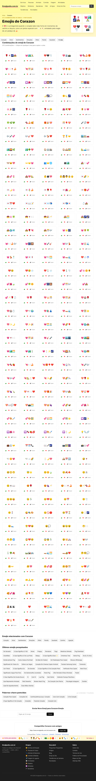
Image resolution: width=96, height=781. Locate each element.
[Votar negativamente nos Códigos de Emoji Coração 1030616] (64, 249)
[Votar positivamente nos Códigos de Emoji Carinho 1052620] (6, 464)
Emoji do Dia (61, 6)
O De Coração (72, 697)
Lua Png (41, 677)
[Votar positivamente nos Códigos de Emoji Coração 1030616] (61, 249)
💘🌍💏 (85, 351)
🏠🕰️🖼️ (66, 149)
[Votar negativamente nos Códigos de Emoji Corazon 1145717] (27, 74)
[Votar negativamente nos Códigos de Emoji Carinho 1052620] (9, 464)
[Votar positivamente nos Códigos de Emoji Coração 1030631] (24, 289)
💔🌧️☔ (85, 257)
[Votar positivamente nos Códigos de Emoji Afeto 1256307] (61, 168)
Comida (45, 2)
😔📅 (66, 499)
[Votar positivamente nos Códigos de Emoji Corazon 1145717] (24, 74)
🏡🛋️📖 (85, 149)
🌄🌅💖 (66, 82)
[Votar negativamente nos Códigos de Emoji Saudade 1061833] (46, 101)
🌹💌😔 (48, 109)
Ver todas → (90, 738)
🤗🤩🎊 (66, 566)
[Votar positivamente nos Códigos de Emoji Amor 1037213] (80, 222)
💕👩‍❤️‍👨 (85, 284)
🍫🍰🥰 (29, 122)
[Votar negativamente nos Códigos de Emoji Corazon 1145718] (64, 61)
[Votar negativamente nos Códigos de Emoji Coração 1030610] (9, 262)
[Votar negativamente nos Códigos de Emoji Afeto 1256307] (64, 168)
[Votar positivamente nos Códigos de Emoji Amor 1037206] (43, 262)
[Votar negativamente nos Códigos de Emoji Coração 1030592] (27, 330)
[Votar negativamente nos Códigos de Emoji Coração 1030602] (64, 262)
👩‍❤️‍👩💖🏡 (29, 176)
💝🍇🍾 (11, 391)
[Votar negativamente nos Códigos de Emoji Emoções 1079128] (46, 477)
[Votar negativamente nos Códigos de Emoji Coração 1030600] (46, 303)
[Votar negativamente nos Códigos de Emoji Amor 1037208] (27, 424)
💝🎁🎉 (48, 391)
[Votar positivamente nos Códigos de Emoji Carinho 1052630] (61, 128)
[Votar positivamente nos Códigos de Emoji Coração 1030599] (61, 276)
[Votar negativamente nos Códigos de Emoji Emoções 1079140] (27, 518)
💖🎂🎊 (48, 297)
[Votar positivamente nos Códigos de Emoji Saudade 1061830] (43, 451)
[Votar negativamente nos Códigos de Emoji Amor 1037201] (46, 222)
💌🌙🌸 (11, 190)
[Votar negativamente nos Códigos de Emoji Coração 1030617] (9, 343)
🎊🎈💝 (66, 122)
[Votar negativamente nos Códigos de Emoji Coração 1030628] (83, 343)
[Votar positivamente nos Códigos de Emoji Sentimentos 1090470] (24, 531)
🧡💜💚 (66, 593)
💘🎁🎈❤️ (48, 364)
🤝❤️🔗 (85, 566)
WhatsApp (65, 734)
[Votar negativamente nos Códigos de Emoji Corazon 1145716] (46, 61)
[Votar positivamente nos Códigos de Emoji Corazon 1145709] (80, 61)
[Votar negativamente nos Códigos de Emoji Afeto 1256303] (83, 155)
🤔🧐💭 (85, 553)
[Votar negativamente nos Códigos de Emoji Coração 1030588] (83, 397)
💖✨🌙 (11, 324)
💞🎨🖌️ (11, 418)
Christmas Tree (65, 655)
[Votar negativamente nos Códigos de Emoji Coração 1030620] (83, 289)
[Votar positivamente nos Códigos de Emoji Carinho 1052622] (6, 101)
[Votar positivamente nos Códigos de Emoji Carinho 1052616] (6, 168)
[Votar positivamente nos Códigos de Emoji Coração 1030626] (6, 370)
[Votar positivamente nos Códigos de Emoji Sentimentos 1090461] (24, 545)
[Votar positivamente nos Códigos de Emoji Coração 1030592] (24, 330)
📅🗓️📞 (29, 445)
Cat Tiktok (6, 668)
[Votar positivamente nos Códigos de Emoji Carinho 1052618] (24, 128)
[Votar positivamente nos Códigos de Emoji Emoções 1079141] (6, 598)
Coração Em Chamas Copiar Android (47, 664)
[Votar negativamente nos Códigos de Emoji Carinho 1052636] (64, 558)
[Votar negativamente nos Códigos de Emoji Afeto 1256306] (27, 585)
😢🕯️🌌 (85, 512)
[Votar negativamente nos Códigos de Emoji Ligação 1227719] (83, 88)
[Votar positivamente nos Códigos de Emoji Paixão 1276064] (43, 195)
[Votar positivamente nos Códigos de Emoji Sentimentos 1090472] (6, 518)
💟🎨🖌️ (48, 432)
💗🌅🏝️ (48, 324)
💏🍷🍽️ (29, 216)
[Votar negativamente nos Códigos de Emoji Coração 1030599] (64, 276)
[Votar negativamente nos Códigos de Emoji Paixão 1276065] (64, 491)
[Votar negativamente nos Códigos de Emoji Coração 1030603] (46, 343)
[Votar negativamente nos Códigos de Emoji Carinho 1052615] (27, 168)
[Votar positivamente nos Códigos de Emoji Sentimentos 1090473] (80, 464)
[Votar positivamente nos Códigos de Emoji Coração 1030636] (24, 370)
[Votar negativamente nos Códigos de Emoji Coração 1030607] (83, 262)
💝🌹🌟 (85, 378)
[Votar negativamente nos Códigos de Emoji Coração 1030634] (46, 276)
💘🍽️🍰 (29, 364)
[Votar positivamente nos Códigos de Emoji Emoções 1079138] (43, 518)
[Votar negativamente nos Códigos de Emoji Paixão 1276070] (9, 195)
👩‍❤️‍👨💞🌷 (11, 176)
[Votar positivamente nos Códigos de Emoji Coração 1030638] (61, 343)
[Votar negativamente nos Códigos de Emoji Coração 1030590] (9, 303)
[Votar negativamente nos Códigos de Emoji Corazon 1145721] (46, 88)
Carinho (62, 640)
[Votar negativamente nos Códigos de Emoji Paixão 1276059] (46, 356)
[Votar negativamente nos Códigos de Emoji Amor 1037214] (83, 612)
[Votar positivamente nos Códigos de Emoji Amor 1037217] (80, 410)
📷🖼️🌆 (66, 445)
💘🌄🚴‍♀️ (66, 351)
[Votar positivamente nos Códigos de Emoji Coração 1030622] (6, 437)
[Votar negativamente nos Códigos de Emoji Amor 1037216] (27, 249)
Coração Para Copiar (9, 697)
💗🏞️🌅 (11, 351)
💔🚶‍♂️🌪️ (66, 270)
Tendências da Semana (56, 758)
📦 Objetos (29, 763)
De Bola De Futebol (41, 660)
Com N (34, 677)
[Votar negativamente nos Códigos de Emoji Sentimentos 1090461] (27, 545)
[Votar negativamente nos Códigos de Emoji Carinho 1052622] (9, 101)
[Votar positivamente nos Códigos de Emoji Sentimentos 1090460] (43, 531)
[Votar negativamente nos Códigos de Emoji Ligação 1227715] (27, 558)
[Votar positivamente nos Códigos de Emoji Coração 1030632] (24, 209)
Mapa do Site (77, 758)
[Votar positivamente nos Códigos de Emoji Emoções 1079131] (6, 504)
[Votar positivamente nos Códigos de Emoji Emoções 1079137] (6, 491)
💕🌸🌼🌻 (85, 270)
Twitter (38, 734)
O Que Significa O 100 (21, 651)
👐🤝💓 (29, 163)
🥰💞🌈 (85, 579)
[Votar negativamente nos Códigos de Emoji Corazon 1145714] (9, 74)
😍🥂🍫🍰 (85, 485)
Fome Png (47, 673)
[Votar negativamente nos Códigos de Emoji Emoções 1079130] (9, 545)
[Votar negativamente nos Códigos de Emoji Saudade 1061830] (46, 451)
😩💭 (48, 526)
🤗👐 (11, 566)
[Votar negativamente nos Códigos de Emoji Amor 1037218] (27, 356)
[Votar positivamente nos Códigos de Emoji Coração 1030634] (43, 276)
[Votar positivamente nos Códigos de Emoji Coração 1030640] (43, 410)
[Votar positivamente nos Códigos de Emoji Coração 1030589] (24, 437)
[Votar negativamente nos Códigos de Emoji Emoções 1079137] (9, 491)
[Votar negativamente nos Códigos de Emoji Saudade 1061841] (64, 464)
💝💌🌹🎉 (85, 69)
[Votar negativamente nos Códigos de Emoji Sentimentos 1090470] (27, 531)
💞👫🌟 (66, 418)
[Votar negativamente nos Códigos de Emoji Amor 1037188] (83, 195)
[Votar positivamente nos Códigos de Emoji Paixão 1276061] (61, 612)
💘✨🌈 (48, 378)
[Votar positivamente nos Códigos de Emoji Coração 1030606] (43, 289)
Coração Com (52, 701)
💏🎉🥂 (48, 216)
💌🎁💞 (85, 190)
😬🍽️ (85, 526)
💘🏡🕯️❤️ (29, 378)
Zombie (84, 681)
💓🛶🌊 (66, 257)
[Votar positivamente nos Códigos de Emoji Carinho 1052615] (24, 168)
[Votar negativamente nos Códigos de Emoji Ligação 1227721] (64, 141)
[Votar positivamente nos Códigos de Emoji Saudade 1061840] (61, 101)
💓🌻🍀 (85, 230)
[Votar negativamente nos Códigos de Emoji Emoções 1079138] (46, 518)
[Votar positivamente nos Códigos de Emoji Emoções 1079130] (6, 545)
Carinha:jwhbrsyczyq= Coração (40, 697)
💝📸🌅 (29, 405)
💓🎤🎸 (48, 243)
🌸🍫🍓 (85, 95)
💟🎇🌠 (48, 82)
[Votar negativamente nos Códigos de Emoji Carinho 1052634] (64, 114)
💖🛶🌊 (66, 311)
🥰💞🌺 (11, 593)
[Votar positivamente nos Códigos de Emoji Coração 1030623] (6, 276)
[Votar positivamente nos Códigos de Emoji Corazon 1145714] (6, 74)
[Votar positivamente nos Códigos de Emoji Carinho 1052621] (43, 128)
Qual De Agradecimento (10, 685)
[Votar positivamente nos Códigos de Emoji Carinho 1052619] (24, 101)
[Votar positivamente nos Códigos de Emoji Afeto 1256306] (24, 585)
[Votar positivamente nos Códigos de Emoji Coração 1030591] (24, 276)
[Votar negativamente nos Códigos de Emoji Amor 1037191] (83, 356)
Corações (28, 701)
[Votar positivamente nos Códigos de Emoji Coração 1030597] (43, 437)
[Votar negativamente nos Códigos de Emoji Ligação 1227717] (46, 155)
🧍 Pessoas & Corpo (32, 750)
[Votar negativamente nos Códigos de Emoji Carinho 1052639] (83, 168)
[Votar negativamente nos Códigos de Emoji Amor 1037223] (46, 612)
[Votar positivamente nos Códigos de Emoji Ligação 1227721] (61, 141)
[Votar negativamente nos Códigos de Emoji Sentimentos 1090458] (27, 491)
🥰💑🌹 (48, 579)
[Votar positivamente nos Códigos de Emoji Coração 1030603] (43, 343)
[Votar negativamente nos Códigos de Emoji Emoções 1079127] (46, 545)
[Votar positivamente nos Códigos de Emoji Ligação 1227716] (24, 451)
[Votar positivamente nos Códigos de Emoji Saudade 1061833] (43, 101)
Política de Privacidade (80, 755)
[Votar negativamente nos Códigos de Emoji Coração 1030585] (9, 383)
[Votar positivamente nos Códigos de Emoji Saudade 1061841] (61, 464)
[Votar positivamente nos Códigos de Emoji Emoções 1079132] (61, 572)
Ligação (70, 640)
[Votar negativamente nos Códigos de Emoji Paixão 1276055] (64, 195)
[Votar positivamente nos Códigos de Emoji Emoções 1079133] (61, 531)
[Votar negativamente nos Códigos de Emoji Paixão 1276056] (83, 491)
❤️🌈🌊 (66, 606)
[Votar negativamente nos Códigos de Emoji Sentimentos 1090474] (64, 504)
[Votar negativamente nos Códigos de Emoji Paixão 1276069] (9, 289)
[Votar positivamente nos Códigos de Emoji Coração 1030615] (43, 383)
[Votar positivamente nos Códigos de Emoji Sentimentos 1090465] (24, 598)
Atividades (61, 2)
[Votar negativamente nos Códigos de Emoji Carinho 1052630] (64, 128)
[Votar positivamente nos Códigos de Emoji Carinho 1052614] (6, 182)
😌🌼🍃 (48, 472)
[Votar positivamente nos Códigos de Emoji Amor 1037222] (61, 383)
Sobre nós (76, 748)
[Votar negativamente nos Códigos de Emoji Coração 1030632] (27, 209)
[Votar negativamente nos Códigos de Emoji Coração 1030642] (9, 209)
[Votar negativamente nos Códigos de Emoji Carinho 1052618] (27, 128)
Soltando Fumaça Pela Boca (65, 677)
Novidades (33, 10)
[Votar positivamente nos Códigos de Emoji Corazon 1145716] (43, 61)
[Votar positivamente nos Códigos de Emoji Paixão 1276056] (80, 491)
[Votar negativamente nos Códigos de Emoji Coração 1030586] (27, 262)
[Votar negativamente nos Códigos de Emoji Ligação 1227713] (46, 209)
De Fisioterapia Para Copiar (59, 660)
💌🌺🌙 (66, 190)
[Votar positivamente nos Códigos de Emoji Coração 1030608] (43, 316)
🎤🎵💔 (85, 122)
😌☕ (85, 472)
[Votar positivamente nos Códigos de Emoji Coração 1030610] (6, 262)
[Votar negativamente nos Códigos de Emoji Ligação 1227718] (9, 451)
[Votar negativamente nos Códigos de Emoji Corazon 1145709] (83, 61)
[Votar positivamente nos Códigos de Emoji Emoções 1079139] (6, 477)
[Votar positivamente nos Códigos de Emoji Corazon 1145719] (6, 88)
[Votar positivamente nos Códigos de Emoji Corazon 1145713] (24, 61)
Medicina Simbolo (66, 651)
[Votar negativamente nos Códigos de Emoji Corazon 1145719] (9, 88)
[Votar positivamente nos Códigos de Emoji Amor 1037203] (61, 330)
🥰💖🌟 (66, 579)
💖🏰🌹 (85, 297)
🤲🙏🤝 (29, 579)
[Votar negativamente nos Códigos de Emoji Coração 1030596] (9, 410)
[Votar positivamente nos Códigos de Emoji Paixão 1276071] (43, 491)
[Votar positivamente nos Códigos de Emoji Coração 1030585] (6, 383)
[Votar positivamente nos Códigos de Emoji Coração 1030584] (24, 303)
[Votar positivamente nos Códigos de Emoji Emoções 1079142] (61, 477)
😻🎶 (85, 539)
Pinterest (58, 734)
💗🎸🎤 (48, 337)
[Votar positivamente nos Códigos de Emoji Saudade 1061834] (6, 558)
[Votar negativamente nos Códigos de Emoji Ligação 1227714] (46, 168)
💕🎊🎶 (66, 284)
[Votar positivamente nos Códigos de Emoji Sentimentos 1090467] (6, 531)
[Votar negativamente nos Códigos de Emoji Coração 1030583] (27, 612)
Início (3, 15)
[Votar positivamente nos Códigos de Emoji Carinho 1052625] (80, 114)
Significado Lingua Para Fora (12, 673)
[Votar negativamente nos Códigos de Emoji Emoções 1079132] (64, 572)
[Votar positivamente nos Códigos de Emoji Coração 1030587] (80, 330)
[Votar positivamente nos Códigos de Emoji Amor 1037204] (24, 625)
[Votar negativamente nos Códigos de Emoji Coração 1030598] (83, 276)
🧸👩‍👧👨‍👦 (11, 606)
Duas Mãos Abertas (27, 685)
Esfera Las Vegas (27, 664)
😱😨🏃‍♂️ (48, 539)
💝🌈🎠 (66, 378)
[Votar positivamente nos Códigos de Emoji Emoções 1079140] (24, 518)
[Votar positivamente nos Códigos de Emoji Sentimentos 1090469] (80, 545)
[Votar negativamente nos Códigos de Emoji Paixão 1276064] (46, 195)
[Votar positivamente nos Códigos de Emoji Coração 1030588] (80, 397)
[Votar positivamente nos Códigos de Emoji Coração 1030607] (80, 262)
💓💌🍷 (29, 257)
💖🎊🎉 (66, 297)
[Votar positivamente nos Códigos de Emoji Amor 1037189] (24, 114)
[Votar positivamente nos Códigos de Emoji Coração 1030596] (6, 410)
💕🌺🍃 (11, 284)
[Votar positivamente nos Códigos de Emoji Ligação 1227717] (43, 155)
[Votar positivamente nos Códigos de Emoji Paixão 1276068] (80, 383)
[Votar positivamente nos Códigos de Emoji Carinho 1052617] (43, 182)
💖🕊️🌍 (29, 311)
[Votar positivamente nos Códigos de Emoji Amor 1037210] (80, 370)
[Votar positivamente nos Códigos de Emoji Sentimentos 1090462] (80, 585)
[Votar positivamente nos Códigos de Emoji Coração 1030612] (24, 410)
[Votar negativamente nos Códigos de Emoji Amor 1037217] (83, 410)
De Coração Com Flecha (55, 681)
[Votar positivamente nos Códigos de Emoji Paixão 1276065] (61, 491)
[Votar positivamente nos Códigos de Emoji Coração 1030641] (61, 289)
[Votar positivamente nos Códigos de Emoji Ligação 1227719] (80, 88)
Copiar (14, 60)
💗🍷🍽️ (11, 337)
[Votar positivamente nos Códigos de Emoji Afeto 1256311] (80, 316)
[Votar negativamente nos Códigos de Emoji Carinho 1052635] (83, 451)
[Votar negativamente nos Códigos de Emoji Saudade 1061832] (64, 155)
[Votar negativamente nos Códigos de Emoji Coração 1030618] (46, 424)
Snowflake (6, 655)
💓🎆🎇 (29, 243)
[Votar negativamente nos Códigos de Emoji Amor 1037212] (83, 303)
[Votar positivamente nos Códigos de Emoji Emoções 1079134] (80, 558)
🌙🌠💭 (48, 95)
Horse (32, 651)
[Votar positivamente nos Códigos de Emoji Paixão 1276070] (6, 195)
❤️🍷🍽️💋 (85, 606)
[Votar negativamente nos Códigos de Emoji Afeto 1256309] (64, 598)
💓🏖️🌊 (85, 243)
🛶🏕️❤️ (66, 553)
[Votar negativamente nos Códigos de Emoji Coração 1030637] (46, 249)
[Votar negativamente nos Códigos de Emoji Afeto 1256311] (83, 316)
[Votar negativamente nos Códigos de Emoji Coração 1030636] (27, 370)
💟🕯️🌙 (66, 432)
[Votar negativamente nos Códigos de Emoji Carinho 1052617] (46, 182)
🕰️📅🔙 (66, 458)
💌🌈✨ (85, 176)
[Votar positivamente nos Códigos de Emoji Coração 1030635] (61, 316)
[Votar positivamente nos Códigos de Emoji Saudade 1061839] (24, 464)
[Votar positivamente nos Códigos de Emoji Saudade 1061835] (80, 128)
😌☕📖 (11, 485)
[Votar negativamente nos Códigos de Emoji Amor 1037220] (64, 356)
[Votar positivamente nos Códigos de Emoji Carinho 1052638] (61, 585)
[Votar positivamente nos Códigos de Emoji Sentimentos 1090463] (80, 504)
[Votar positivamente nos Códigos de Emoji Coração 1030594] (6, 249)
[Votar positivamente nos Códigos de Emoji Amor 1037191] (80, 356)
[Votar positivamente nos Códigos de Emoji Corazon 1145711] (24, 88)
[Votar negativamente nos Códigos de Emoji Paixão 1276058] (9, 114)
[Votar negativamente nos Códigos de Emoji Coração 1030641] (64, 289)
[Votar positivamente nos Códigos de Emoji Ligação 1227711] (80, 572)
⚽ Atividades (30, 761)
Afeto (37, 40)
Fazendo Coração (39, 701)
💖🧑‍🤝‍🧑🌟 (85, 311)
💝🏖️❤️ (85, 391)
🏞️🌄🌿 (11, 149)
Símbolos (31, 6)
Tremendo (82, 664)
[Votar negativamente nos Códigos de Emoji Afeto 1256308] (46, 585)
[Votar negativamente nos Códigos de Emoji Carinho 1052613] (27, 572)
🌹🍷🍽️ (29, 109)
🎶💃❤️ (48, 136)
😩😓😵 (66, 526)
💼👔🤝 (11, 445)
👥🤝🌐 (48, 163)
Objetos (23, 6)
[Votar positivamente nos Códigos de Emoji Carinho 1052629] (43, 598)
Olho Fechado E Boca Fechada (62, 673)
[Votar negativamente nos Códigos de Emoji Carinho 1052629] (46, 598)
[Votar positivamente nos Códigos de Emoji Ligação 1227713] (43, 209)
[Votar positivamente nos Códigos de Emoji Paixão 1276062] (6, 316)
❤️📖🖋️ (29, 620)
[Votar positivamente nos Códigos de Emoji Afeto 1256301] (61, 182)
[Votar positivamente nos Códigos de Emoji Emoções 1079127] (43, 545)
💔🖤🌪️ (48, 55)
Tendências (24, 10)
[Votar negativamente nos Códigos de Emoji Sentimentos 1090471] (27, 477)
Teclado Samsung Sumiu (68, 664)
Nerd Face (83, 668)
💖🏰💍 (11, 311)
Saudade (52, 40)
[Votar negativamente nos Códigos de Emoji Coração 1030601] (27, 383)
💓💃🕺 (11, 257)
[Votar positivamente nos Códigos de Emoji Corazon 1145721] (43, 88)
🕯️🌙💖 (48, 458)
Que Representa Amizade (11, 681)
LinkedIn (51, 734)
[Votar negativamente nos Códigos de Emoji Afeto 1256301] (64, 182)
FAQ (46, 6)
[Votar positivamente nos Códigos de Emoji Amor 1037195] (80, 209)
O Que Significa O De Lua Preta (22, 655)
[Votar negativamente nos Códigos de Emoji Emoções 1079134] (83, 558)
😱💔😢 (29, 539)
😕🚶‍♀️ (11, 512)
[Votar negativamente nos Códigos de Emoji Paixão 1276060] (9, 397)
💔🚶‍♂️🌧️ (48, 270)
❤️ (29, 606)
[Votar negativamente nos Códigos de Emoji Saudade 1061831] (46, 114)
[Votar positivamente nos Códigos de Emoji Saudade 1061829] (24, 141)
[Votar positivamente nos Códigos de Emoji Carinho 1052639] (80, 168)
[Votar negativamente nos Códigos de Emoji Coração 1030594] (9, 249)
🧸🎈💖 (85, 593)
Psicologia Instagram (72, 681)
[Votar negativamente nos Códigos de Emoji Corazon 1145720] (64, 74)
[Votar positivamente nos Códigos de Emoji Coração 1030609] (61, 370)
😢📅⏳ (66, 512)
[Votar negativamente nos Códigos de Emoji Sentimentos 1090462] (83, 585)
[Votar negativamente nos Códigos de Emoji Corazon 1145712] (9, 61)
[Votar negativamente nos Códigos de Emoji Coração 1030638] (64, 343)
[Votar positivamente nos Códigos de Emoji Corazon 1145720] (61, 74)
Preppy (40, 651)
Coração (3, 40)
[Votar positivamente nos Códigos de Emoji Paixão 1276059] (43, 356)
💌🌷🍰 (29, 190)
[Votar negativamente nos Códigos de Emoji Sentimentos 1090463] (83, 504)
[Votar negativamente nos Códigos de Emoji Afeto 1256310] (46, 572)
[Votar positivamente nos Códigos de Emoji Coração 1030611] (24, 343)
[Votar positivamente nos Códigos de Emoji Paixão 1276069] (6, 289)
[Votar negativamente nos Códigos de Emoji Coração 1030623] (9, 276)
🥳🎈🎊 (29, 593)
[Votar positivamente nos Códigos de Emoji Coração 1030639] (61, 410)
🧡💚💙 (48, 593)
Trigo (55, 651)
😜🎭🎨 (29, 512)
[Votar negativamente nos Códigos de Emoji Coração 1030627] (64, 235)
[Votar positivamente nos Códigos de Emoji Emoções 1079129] (43, 504)
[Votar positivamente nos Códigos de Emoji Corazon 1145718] (61, 61)
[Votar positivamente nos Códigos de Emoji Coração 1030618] (43, 424)
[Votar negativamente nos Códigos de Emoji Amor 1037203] (64, 330)
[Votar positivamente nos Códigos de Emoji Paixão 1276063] (80, 235)
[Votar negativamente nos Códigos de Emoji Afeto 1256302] (27, 222)
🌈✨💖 (29, 95)
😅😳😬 (11, 472)
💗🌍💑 (85, 324)
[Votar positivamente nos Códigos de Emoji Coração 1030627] (61, 235)
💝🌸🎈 (48, 69)
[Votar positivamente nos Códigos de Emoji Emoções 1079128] (43, 477)
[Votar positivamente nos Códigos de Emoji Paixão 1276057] (6, 235)
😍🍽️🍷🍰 (66, 485)
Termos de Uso (77, 753)
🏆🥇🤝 (66, 136)
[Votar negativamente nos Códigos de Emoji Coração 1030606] (46, 289)
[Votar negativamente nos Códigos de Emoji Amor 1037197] (83, 101)
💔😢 (11, 270)
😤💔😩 (29, 526)
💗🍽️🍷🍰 (10, 69)
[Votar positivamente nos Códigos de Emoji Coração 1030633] (61, 437)
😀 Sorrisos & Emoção (32, 748)
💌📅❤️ (11, 203)
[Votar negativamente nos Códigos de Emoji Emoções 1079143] (64, 518)
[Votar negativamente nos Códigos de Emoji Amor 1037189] (27, 114)
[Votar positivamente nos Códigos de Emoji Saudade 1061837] (43, 558)
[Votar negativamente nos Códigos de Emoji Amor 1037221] (9, 222)
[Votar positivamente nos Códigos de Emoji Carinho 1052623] (43, 141)
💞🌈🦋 (66, 405)
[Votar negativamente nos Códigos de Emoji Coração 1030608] (46, 316)
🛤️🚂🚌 (29, 553)
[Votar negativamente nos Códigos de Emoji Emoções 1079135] (64, 545)
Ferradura (48, 651)
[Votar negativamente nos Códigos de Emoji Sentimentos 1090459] (83, 477)
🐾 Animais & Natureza (33, 753)
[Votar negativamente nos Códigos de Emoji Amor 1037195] (83, 209)
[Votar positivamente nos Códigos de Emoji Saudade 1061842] (6, 141)
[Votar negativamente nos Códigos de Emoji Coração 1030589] (27, 437)
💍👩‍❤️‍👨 (85, 203)
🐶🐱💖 (11, 163)
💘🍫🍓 (11, 364)
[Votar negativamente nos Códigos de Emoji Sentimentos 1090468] (83, 531)
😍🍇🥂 (48, 485)
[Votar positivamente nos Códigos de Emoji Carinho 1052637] (61, 88)
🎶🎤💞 (11, 136)
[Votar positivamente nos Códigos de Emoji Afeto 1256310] (43, 572)
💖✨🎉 (29, 324)
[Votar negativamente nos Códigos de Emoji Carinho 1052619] (27, 101)
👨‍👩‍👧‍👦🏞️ (66, 163)
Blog (50, 753)
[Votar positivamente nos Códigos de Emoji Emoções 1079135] (61, 545)
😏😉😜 (11, 499)
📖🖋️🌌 (48, 445)
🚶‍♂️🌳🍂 (11, 553)
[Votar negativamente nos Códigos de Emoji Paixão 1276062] (9, 316)
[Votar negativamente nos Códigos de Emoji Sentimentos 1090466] (9, 572)
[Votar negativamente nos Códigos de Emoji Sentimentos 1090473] (83, 464)
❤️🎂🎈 (11, 620)
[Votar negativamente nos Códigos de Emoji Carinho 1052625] (83, 114)
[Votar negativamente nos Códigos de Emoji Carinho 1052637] (64, 88)
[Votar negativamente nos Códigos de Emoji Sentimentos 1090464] (27, 504)
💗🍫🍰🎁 (85, 55)
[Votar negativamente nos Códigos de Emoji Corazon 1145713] (27, 61)
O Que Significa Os (19, 668)
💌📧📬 (48, 203)
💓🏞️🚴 (29, 55)
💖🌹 (29, 297)
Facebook (45, 734)
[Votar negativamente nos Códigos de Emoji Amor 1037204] (27, 625)
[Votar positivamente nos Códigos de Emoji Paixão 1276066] (43, 235)
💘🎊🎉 (29, 69)
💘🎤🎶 (85, 364)
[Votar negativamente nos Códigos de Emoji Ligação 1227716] (27, 451)
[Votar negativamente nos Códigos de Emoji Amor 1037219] (64, 303)
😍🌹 (29, 485)
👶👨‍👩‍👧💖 (48, 176)
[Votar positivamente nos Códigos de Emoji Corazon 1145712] (6, 61)
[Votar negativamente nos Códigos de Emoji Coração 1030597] (46, 437)
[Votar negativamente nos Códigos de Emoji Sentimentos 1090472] (9, 518)
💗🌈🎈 (66, 324)
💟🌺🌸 (11, 432)
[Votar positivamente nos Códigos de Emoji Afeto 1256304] (6, 612)
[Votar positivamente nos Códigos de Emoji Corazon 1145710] (80, 74)
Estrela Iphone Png (9, 660)
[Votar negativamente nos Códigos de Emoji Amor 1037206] (46, 262)
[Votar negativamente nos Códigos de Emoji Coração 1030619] (46, 397)
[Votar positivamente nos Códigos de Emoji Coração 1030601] (24, 383)
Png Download (79, 651)
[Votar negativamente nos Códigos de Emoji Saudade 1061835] (83, 128)
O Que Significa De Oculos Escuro (13, 677)
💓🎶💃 (66, 243)
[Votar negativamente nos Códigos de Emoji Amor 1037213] (83, 222)
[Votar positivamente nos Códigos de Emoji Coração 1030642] (6, 209)
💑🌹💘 (29, 230)
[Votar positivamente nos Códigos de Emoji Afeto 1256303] (80, 155)
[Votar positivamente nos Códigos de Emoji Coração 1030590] (6, 303)
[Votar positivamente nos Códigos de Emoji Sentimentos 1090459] (80, 477)
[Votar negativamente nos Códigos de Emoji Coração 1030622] (9, 437)
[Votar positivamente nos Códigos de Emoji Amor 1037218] (24, 356)
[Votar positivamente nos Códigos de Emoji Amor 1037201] (43, 222)
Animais (38, 2)
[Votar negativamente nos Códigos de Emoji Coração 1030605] (83, 424)
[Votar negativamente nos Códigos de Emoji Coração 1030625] (9, 625)
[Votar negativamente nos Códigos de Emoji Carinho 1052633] (27, 155)
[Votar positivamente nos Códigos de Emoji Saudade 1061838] (61, 451)
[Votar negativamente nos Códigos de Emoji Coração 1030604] (27, 397)
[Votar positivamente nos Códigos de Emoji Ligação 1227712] (80, 141)
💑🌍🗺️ (11, 230)
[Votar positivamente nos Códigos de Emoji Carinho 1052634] (61, 114)
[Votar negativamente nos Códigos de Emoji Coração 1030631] (27, 289)
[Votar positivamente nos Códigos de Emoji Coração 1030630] (61, 397)
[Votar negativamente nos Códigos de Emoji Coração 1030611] (27, 343)
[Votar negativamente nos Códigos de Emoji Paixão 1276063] (83, 235)
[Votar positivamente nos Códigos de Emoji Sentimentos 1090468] (80, 531)
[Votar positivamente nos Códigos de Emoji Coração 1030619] (43, 397)
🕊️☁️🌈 (29, 458)
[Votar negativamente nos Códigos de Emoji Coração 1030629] (9, 424)
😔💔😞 (48, 499)
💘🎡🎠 (66, 364)
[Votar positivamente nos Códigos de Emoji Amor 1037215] (24, 195)
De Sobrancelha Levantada (32, 673)
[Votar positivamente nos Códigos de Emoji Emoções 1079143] (61, 518)
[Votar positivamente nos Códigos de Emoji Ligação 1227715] (24, 558)
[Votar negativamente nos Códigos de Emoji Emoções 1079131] (9, 504)
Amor (11, 40)
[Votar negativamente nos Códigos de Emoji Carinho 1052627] (27, 182)
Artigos (52, 6)
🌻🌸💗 (85, 109)
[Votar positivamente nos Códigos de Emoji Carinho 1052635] (80, 451)
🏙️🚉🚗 (85, 136)
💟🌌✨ (85, 418)
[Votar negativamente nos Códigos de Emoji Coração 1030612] (27, 410)
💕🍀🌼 (29, 284)
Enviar (50, 714)
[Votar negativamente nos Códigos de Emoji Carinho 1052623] (46, 141)
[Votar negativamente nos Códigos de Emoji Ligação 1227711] (83, 572)
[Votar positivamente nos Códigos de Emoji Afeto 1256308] (43, 585)
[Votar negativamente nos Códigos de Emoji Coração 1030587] (83, 330)
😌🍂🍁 (66, 472)
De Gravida (31, 668)
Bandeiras (39, 6)
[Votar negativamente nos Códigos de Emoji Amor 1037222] (64, 383)
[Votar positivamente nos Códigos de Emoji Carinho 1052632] (6, 128)
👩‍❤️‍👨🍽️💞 (85, 163)
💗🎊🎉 (29, 337)
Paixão (44, 40)
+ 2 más (60, 40)
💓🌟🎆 (66, 230)
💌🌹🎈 (48, 190)
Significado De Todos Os (11, 664)
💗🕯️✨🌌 (48, 351)
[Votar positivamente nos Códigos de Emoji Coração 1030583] (24, 612)
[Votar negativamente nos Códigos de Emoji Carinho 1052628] (27, 235)
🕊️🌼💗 (11, 458)
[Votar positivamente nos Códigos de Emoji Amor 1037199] (6, 330)
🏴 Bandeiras (30, 768)
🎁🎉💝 (48, 122)
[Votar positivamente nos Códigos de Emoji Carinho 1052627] (24, 182)
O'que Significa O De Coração (12, 701)
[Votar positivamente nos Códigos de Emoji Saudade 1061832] (61, 155)
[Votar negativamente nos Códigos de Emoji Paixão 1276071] (46, 491)
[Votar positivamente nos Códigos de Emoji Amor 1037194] (80, 249)
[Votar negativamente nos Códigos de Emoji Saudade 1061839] (27, 464)
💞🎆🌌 (11, 82)
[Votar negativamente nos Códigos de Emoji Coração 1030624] (27, 316)
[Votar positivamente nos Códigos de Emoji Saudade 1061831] (43, 114)
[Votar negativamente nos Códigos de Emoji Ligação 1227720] (83, 437)
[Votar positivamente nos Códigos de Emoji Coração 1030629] (6, 424)
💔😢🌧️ (29, 270)
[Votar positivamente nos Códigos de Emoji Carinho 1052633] (24, 155)
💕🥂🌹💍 (10, 297)
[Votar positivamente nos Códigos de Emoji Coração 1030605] (80, 424)
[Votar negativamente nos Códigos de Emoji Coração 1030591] (27, 276)
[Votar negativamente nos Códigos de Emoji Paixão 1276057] (9, 235)
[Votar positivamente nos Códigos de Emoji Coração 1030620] (80, 289)
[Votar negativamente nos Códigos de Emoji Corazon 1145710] (83, 74)
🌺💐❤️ (66, 109)
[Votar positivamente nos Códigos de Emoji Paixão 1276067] (43, 330)
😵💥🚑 (66, 539)
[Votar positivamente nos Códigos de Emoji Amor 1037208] (24, 424)
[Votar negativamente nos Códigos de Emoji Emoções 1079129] (46, 504)
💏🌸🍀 (11, 216)
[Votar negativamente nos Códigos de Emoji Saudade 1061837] (46, 558)
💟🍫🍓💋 (29, 432)
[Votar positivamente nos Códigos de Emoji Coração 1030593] (43, 370)
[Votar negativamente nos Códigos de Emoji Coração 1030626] (9, 370)
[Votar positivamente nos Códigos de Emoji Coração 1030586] (24, 262)
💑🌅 (66, 216)
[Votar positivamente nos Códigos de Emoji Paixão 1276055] (61, 195)
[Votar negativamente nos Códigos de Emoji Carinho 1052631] (46, 464)
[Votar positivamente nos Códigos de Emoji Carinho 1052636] (61, 558)
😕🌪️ (85, 499)
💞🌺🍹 (85, 405)
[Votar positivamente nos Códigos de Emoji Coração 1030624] (24, 316)
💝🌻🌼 (66, 69)
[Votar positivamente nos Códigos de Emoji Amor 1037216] (24, 249)
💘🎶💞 (11, 378)
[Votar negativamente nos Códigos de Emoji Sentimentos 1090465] (27, 598)
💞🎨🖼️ (29, 418)
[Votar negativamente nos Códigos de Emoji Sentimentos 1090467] (9, 531)
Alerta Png (76, 655)
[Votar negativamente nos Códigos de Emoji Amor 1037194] (83, 249)
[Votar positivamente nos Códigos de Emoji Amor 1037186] (61, 222)
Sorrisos (23, 2)
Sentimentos (20, 40)
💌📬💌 (66, 203)
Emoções (29, 40)
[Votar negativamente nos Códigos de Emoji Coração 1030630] (64, 397)
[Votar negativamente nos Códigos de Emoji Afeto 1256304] (9, 612)
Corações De (23, 697)
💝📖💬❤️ (10, 405)
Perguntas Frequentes (56, 748)
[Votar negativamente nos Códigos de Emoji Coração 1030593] (46, 370)
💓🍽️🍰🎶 (10, 243)
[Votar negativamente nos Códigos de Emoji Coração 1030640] (46, 410)
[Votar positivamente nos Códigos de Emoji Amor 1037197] (80, 101)
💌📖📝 (29, 203)
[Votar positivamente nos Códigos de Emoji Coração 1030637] (43, 249)
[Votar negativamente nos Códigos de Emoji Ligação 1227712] (83, 141)
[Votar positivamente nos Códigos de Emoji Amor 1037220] (61, 356)
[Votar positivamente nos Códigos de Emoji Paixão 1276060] (6, 397)
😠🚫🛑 (48, 512)
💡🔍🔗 (85, 432)
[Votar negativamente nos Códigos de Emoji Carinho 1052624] (83, 598)
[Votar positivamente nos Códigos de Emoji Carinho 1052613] (24, 572)
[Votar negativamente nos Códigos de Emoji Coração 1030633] (64, 437)
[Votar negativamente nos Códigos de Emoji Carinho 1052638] (64, 585)
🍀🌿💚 (11, 122)
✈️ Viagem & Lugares (32, 758)
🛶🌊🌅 (48, 553)
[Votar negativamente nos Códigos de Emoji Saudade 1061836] (9, 155)
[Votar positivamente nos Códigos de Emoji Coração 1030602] (61, 262)
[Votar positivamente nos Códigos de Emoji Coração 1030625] (6, 625)
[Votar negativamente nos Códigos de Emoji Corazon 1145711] (27, 88)
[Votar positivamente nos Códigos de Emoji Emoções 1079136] (80, 518)
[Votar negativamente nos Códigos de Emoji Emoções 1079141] (9, 598)
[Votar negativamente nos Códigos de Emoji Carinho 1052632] (9, 128)
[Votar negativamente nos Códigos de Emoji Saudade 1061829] (27, 141)
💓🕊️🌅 (48, 257)
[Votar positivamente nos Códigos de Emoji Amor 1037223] (43, 612)
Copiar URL (63, 730)
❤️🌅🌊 (48, 606)
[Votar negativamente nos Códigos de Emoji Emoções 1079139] (9, 477)
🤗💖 (29, 566)
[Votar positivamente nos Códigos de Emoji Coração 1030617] (6, 343)
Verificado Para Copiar (70, 668)
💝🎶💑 (66, 391)
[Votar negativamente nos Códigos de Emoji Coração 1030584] (27, 303)
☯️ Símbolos (29, 766)
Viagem (53, 2)
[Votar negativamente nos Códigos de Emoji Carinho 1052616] (9, 168)
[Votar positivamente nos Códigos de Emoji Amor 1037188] (80, 195)
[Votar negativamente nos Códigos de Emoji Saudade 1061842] (9, 141)
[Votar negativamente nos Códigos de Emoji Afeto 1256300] (83, 182)
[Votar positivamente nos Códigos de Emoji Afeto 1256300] (80, 182)
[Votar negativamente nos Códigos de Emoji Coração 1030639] (64, 410)
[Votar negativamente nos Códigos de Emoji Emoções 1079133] (64, 531)
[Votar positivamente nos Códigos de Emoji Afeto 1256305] (61, 424)
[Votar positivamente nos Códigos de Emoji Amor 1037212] (80, 303)
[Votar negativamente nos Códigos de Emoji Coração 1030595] (9, 356)
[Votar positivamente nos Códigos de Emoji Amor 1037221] (6, 222)
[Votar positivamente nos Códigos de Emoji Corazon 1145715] (43, 74)
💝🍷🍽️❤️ (29, 391)
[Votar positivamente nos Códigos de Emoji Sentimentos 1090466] (6, 572)
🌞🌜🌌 (66, 95)
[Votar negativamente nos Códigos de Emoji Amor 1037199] (9, 330)
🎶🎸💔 (29, 136)
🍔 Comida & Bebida (32, 755)
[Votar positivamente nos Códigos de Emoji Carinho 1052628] (24, 235)
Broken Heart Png (39, 681)
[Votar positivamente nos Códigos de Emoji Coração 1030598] (80, 276)
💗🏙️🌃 (66, 337)
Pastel (77, 673)
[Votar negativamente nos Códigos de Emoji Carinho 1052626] (9, 585)
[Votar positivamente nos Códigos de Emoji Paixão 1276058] (6, 114)
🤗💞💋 (48, 566)
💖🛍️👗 (48, 311)
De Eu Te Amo (87, 655)
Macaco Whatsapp (76, 660)
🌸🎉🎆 (11, 109)
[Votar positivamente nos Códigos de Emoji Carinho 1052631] (43, 464)
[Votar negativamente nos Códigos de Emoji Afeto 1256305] (64, 424)
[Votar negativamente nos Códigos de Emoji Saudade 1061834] (9, 558)
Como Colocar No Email (25, 660)
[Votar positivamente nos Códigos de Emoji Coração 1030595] (6, 356)
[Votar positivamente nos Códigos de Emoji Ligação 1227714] (43, 168)
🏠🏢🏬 (48, 149)
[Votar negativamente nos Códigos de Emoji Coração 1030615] (46, 383)
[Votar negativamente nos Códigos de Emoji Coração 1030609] (64, 370)
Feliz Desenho (26, 681)
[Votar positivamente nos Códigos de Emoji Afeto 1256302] (24, 222)
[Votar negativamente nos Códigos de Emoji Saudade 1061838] (64, 451)
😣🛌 (11, 526)
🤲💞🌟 (11, 579)
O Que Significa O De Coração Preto (49, 668)
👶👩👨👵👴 (67, 176)
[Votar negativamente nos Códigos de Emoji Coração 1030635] (64, 316)
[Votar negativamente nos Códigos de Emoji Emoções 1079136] (83, 518)
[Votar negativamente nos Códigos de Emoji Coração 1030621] (64, 209)
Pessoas (31, 2)
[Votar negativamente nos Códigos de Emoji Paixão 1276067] (46, 330)
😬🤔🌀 (11, 539)
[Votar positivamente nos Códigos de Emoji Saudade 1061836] (6, 155)
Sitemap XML (77, 761)
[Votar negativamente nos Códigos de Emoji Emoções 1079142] (64, 477)
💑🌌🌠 (85, 216)
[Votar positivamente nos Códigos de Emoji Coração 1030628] (80, 343)
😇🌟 (29, 472)
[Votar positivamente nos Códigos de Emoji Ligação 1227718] (6, 451)
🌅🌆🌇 (85, 82)
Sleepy (38, 655)
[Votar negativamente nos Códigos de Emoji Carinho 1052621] (46, 128)
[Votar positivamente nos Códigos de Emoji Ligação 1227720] (80, 437)
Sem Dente (50, 677)
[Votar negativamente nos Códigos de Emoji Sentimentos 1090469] (83, 545)
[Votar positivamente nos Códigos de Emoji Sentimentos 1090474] (61, 504)
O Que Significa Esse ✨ (50, 655)
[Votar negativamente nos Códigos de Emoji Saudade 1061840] (64, 101)
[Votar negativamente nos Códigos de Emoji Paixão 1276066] (46, 235)
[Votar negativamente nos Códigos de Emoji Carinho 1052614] (9, 182)
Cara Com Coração (59, 697)
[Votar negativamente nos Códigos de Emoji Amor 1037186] (64, 222)
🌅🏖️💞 (11, 95)
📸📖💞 (85, 445)
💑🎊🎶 (48, 230)
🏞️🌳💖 (29, 149)
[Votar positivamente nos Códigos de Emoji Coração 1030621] (61, 209)
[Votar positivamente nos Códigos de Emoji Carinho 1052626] (6, 585)
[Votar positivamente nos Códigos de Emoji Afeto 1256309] (61, 598)
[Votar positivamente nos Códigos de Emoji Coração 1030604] (24, 397)
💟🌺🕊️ (29, 82)
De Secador (7, 651)
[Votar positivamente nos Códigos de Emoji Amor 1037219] (61, 303)
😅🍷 (85, 458)
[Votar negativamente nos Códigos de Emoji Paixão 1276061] (64, 612)
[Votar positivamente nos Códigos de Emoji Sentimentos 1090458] (24, 491)
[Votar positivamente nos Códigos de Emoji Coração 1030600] (43, 303)
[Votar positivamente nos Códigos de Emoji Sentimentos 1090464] (24, 504)
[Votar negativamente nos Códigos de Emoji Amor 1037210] (83, 370)
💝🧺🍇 (48, 405)
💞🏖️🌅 (48, 418)
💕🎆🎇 (48, 284)
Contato (75, 750)
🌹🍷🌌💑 (10, 55)
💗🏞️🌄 (85, 337)
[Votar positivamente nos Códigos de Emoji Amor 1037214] (80, 612)
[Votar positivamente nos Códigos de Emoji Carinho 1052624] (80, 598)
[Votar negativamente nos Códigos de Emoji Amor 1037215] (27, 195)
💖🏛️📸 (66, 55)
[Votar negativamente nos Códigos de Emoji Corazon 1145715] (46, 74)
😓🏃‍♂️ (29, 499)
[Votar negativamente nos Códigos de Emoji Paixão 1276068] (83, 383)
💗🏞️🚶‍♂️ (29, 351)
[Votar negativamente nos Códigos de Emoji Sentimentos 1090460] (46, 531)
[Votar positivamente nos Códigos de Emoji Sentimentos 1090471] (24, 477)
